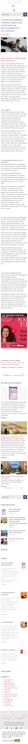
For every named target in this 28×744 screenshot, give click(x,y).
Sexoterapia (7, 701)
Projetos (6, 697)
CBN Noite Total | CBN (16, 539)
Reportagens (7, 699)
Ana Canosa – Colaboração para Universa (13, 59)
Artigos (6, 681)
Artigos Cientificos (8, 683)
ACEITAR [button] (17, 740)
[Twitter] (7, 728)
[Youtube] (16, 728)
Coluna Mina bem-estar (10, 688)
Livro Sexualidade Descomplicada (13, 402)
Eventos (6, 689)
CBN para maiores (8, 686)
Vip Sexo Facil (7, 706)
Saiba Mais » (4, 417)
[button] (14, 10)
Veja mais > (11, 513)
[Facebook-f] (11, 728)
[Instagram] (13, 6)
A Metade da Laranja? (8, 650)
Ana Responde (7, 680)
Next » (21, 488)
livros (5, 691)
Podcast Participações (9, 694)
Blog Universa (5, 35)
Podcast (6, 693)
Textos (5, 704)
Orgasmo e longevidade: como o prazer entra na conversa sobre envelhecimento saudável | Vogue (13, 438)
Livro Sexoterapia (7, 622)
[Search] (25, 14)
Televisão (6, 702)
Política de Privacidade (8, 740)
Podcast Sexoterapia (9, 696)
